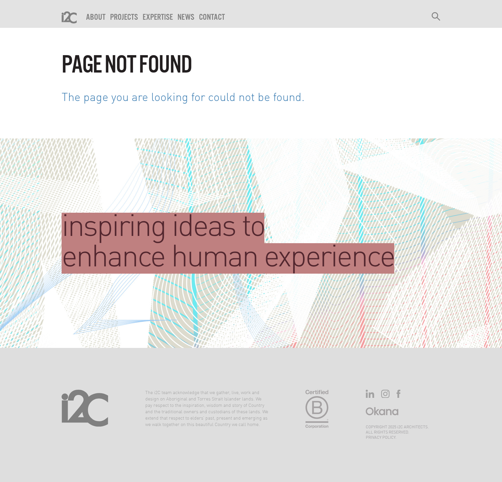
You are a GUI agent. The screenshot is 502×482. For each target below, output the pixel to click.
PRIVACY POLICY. (381, 438)
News (186, 17)
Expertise (158, 17)
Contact (212, 17)
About (95, 17)
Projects (124, 17)
